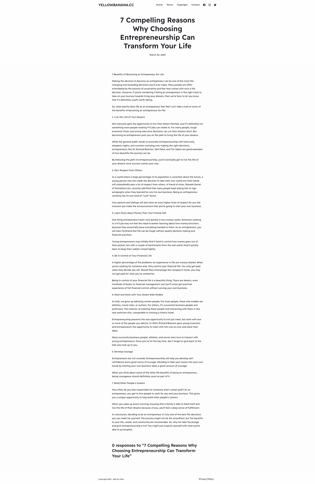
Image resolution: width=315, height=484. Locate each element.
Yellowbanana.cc (116, 5)
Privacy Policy (206, 479)
